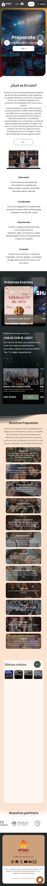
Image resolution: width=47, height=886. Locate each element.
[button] (41, 4)
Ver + (23, 54)
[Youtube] (26, 862)
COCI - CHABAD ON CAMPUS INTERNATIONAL (26, 872)
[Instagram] (12, 862)
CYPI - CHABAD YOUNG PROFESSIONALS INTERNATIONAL (24, 870)
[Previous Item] (7, 43)
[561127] (35, 862)
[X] (21, 862)
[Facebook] (17, 862)
